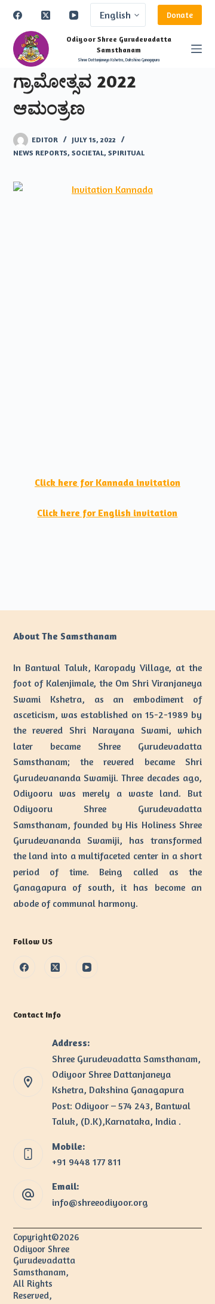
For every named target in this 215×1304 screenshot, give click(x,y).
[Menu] (196, 48)
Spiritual (126, 152)
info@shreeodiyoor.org (100, 1202)
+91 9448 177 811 (86, 1162)
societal (88, 152)
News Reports (40, 152)
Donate (180, 15)
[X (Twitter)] (45, 15)
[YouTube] (73, 15)
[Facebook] (17, 15)
